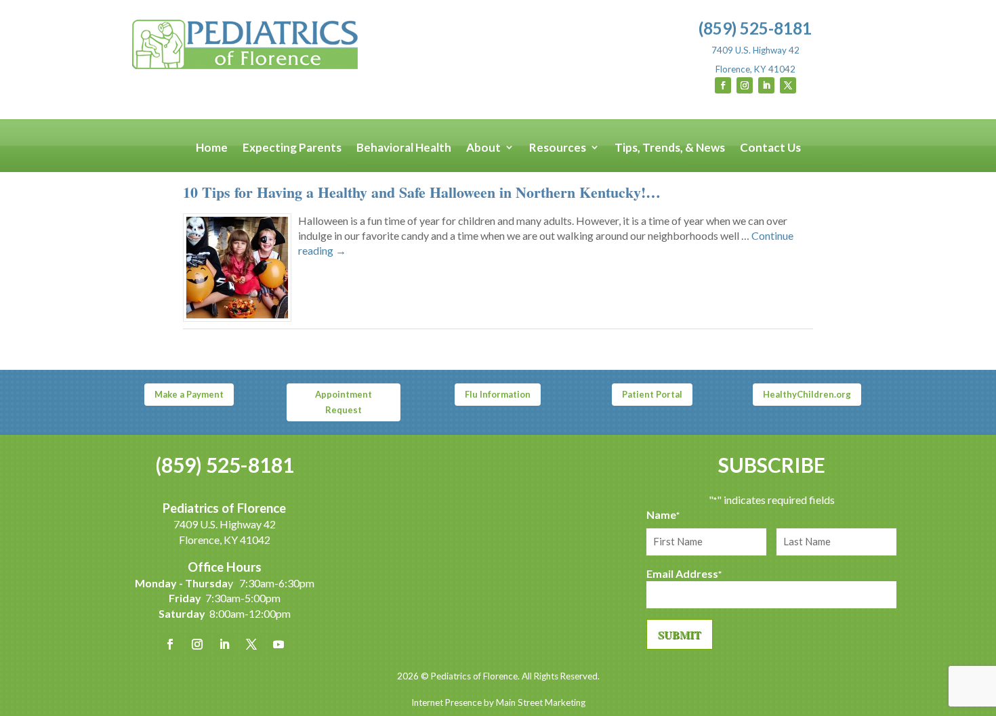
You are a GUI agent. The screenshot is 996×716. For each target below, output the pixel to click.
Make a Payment (189, 394)
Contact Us (770, 148)
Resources (557, 148)
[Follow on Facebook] (723, 85)
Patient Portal (652, 394)
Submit (679, 634)
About (483, 148)
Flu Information (498, 394)
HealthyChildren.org (807, 394)
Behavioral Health (403, 148)
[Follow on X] (788, 85)
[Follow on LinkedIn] (766, 85)
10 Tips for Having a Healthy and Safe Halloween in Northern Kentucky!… (422, 192)
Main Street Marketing (540, 702)
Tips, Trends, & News (670, 148)
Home (212, 148)
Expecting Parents (292, 148)
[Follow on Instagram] (744, 85)
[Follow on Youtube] (278, 644)
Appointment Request (343, 402)
